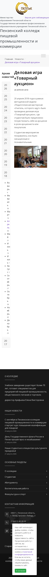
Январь (8, 185)
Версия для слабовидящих (37, 17)
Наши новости (13, 410)
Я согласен (20, 571)
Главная (9, 59)
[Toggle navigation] (43, 56)
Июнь (8, 246)
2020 (5, 152)
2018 (5, 174)
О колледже (10, 471)
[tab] (6, 87)
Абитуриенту (11, 482)
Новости (19, 59)
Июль (8, 259)
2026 (5, 86)
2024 (5, 108)
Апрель (8, 224)
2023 (5, 119)
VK (12, 532)
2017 (5, 342)
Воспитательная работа (17, 488)
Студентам (10, 476)
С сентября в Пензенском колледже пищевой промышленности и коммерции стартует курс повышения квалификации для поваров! (25, 423)
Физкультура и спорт (15, 494)
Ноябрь (8, 310)
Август (8, 269)
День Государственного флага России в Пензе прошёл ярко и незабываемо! (24, 438)
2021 (5, 141)
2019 (5, 163)
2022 (5, 130)
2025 (5, 97)
